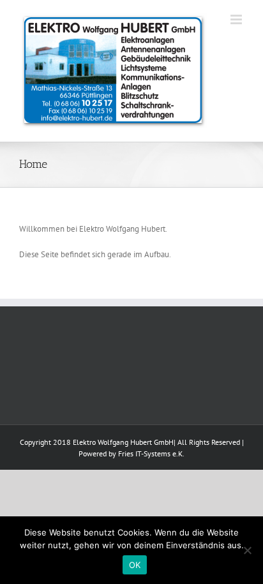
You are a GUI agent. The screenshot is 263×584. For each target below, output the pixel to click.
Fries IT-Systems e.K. (151, 453)
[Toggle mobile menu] (237, 19)
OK (135, 565)
